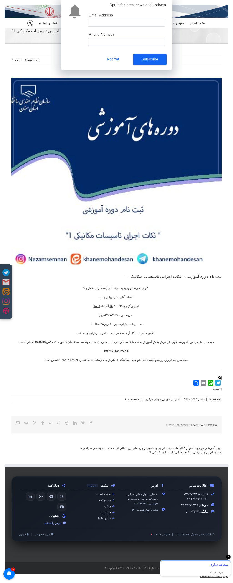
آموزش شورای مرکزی (157, 399)
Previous (31, 60)
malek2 (217, 399)
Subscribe (150, 61)
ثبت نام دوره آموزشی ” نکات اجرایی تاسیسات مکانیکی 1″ (183, 452)
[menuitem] (195, 23)
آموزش (176, 399)
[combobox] (97, 44)
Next (17, 60)
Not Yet (113, 61)
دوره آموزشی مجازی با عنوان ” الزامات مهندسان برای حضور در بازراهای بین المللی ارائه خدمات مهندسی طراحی (152, 448)
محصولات (105, 500)
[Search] (30, 23)
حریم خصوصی (42, 534)
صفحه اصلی (104, 494)
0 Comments (133, 399)
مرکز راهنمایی (52, 523)
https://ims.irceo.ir (116, 351)
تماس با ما (105, 518)
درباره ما (106, 512)
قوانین (23, 534)
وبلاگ (108, 506)
